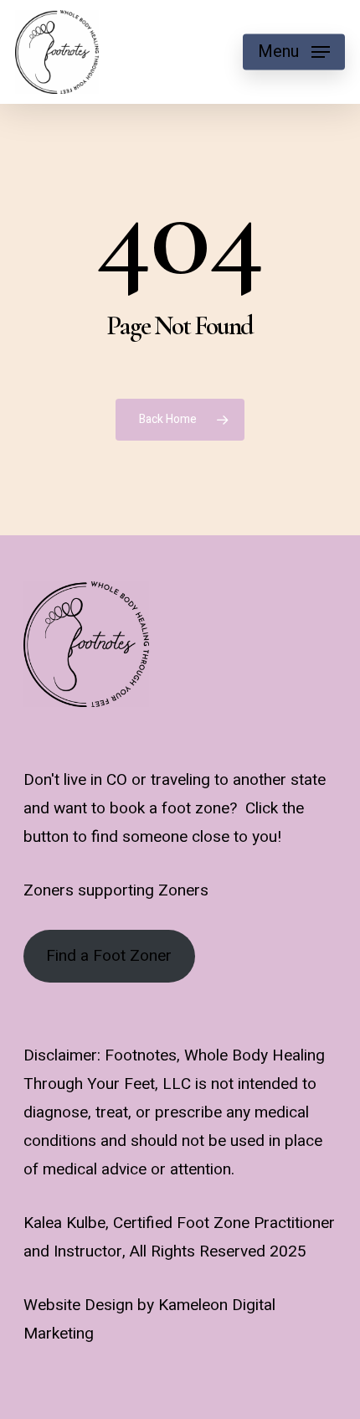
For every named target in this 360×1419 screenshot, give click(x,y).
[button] (294, 52)
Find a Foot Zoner (109, 956)
